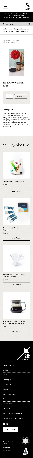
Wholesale (6, 375)
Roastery (6, 380)
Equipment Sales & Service (12, 418)
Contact (5, 408)
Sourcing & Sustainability (11, 413)
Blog (4, 399)
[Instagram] (7, 424)
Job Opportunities (9, 394)
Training (6, 389)
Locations (6, 370)
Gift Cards (24, 31)
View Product (16, 191)
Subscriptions (7, 365)
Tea (11, 29)
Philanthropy (7, 404)
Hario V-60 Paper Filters (13, 181)
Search (29, 24)
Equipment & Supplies (21, 29)
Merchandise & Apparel (11, 31)
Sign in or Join (10, 24)
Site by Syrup (7, 450)
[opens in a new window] (25, 441)
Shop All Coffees (10, 429)
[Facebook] (4, 424)
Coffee (5, 29)
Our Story (6, 384)
